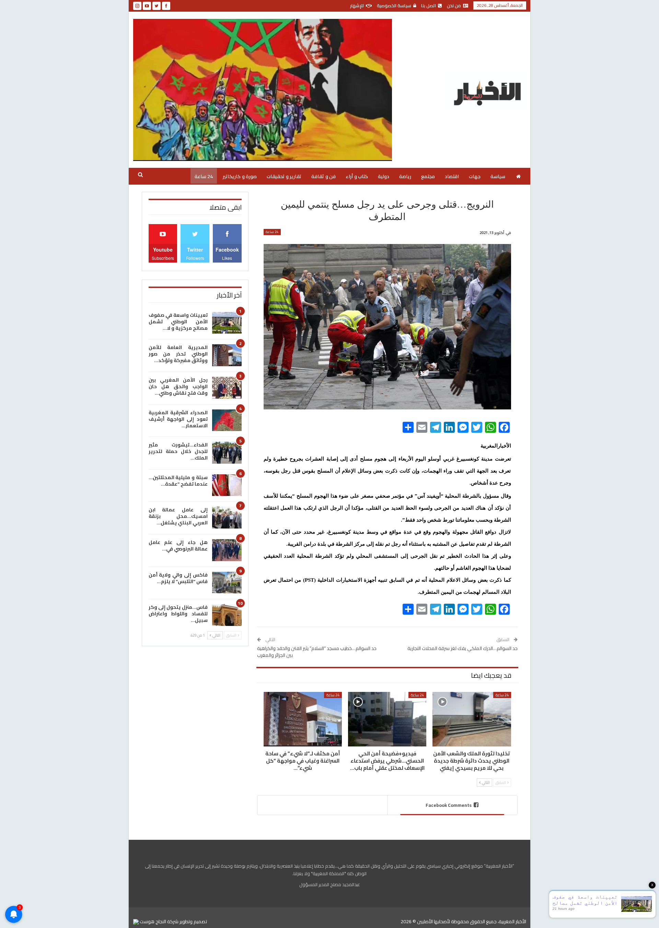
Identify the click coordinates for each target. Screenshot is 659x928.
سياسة (497, 176)
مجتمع (428, 176)
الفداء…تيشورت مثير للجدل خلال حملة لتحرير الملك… (178, 451)
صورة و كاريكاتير (240, 176)
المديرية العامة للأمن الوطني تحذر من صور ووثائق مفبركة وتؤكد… (178, 354)
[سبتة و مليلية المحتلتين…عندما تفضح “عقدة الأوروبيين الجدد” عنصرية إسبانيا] (227, 485)
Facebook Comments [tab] (449, 805)
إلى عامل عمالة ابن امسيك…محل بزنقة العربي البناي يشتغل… (178, 516)
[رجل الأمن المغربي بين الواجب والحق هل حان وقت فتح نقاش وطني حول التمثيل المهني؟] (227, 388)
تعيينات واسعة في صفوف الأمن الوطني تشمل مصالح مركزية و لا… (178, 322)
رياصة (405, 176)
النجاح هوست (152, 921)
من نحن (454, 5)
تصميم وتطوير (193, 921)
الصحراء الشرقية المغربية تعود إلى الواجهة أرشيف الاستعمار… (178, 419)
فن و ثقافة (323, 176)
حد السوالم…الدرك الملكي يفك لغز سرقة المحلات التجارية (462, 648)
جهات (475, 176)
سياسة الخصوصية (394, 5)
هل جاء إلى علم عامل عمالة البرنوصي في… (178, 545)
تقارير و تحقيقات (284, 176)
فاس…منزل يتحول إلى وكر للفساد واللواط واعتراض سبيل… (178, 614)
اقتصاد (452, 176)
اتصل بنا (428, 5)
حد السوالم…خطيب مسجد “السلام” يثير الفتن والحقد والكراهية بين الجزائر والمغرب (317, 652)
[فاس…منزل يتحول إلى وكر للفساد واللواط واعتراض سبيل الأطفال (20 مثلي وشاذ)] (227, 615)
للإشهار (357, 5)
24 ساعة (204, 176)
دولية (383, 176)
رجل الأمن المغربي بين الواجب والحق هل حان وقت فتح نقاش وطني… (178, 386)
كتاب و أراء (357, 176)
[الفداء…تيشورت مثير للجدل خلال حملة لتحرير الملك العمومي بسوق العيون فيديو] (227, 453)
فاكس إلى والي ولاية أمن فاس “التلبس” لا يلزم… (178, 578)
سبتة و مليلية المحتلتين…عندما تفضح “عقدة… (178, 480)
